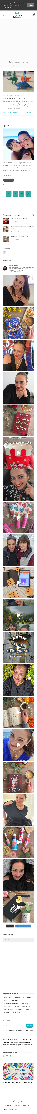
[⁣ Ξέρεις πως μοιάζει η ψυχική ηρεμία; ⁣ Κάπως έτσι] (18, 875)
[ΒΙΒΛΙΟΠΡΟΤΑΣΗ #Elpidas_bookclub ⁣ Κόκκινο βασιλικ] (18, 420)
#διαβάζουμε (25, 1003)
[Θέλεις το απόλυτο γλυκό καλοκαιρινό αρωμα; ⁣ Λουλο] (18, 517)
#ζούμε (17, 1006)
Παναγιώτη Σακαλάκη (18, 1102)
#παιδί (27, 1009)
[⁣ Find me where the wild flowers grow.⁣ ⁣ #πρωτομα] (18, 680)
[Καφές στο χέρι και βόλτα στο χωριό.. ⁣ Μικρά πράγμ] (18, 647)
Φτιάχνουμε (18, 95)
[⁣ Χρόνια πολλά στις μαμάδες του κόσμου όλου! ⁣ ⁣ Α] (18, 550)
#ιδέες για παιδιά (8, 1009)
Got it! (30, 5)
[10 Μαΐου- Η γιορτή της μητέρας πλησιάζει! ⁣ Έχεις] (18, 907)
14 (21, 112)
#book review (7, 997)
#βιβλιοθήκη (15, 1000)
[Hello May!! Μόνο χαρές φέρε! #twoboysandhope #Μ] (18, 712)
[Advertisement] (18, 38)
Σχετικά (17, 1105)
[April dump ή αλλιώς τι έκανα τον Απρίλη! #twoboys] (18, 745)
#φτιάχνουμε (16, 1012)
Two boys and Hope (7, 112)
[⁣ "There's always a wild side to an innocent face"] (18, 485)
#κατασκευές (19, 1009)
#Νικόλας (17, 997)
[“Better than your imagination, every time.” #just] (18, 290)
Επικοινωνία (8, 1105)
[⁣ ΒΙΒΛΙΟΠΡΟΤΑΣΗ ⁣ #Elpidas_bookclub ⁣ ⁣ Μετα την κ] (18, 777)
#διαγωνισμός (7, 1006)
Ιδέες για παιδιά (8, 95)
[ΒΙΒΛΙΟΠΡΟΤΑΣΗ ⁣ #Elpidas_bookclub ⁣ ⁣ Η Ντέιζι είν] (18, 323)
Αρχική (13, 65)
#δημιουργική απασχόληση (11, 1003)
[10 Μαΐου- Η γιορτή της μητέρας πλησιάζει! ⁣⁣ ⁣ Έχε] (18, 842)
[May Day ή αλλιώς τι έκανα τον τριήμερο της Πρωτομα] (18, 615)
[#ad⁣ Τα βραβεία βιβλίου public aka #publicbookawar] (18, 582)
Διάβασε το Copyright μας (24, 1044)
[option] (18, 230)
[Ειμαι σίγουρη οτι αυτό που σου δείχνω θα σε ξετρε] (18, 453)
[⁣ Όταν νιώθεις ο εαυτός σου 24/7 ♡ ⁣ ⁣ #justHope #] (18, 810)
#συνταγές (6, 1012)
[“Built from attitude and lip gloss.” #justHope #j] (18, 388)
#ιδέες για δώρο (26, 1006)
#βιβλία (6, 1000)
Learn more (8, 180)
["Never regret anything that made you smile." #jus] (18, 355)
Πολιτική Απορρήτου (11, 1109)
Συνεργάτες (25, 1105)
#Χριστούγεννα (27, 997)
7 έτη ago (15, 112)
